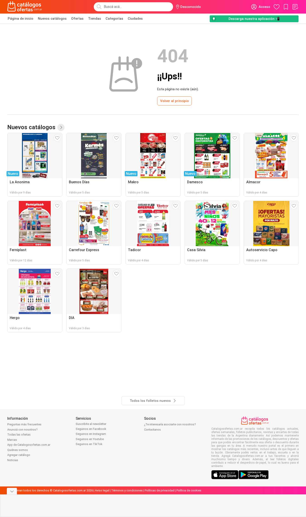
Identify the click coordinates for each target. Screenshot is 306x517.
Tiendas (94, 19)
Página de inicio (20, 19)
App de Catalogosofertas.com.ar (28, 444)
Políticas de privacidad (159, 490)
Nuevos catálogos (52, 19)
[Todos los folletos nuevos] (61, 127)
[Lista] (295, 6)
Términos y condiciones (127, 490)
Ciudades (135, 19)
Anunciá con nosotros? (22, 429)
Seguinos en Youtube (90, 439)
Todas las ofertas (19, 434)
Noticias (12, 460)
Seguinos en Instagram (91, 434)
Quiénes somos (17, 450)
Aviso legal (102, 490)
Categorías (114, 19)
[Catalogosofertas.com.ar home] (24, 6)
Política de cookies (188, 490)
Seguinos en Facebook (91, 429)
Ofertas (77, 19)
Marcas (12, 439)
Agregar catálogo (18, 455)
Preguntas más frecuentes (24, 424)
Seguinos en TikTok (89, 444)
